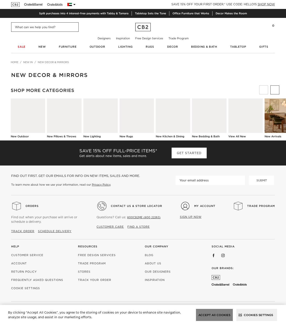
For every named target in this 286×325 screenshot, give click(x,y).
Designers (104, 38)
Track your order (94, 280)
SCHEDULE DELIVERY (55, 231)
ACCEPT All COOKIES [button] (214, 315)
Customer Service (27, 255)
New (42, 46)
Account (19, 263)
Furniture (67, 46)
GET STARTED (189, 153)
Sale (21, 46)
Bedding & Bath (204, 46)
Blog (149, 255)
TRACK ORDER (22, 231)
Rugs (150, 46)
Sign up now (191, 217)
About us (153, 263)
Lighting (125, 46)
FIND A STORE (138, 226)
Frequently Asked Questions (37, 280)
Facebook (214, 255)
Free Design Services (149, 38)
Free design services (97, 255)
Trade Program (178, 38)
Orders (32, 206)
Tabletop (238, 46)
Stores (84, 271)
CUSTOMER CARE (110, 226)
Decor (172, 46)
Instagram (223, 255)
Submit (262, 180)
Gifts (263, 46)
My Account (204, 206)
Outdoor (97, 46)
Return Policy (24, 271)
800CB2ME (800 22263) (143, 217)
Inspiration (123, 38)
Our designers (158, 271)
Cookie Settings (25, 288)
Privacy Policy (101, 184)
